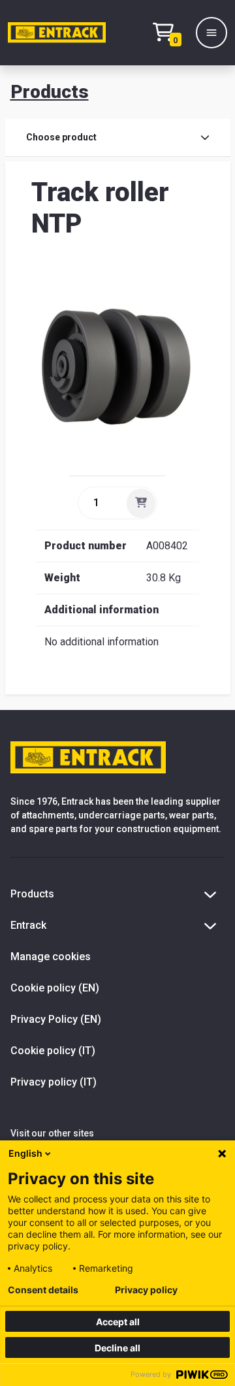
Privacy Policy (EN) (55, 1019)
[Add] (141, 503)
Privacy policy (146, 1290)
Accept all (118, 1321)
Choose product (61, 137)
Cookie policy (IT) (52, 1050)
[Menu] (211, 32)
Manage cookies (50, 956)
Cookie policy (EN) (54, 988)
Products (49, 92)
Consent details (43, 1290)
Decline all (117, 1347)
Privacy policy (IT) (53, 1082)
